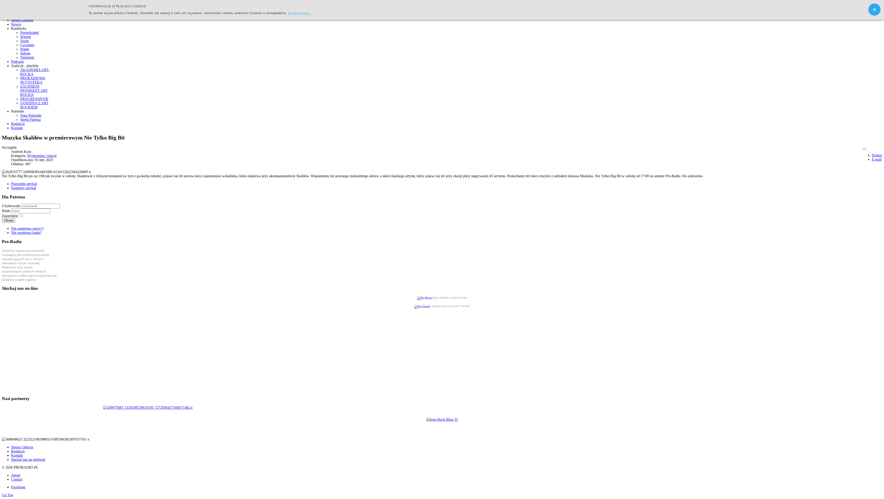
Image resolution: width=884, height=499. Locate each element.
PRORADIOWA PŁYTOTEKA (32, 80)
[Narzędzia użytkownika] (864, 148)
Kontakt (17, 455)
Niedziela (27, 57)
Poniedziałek (29, 33)
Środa (24, 41)
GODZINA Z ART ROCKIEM (34, 105)
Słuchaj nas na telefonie (28, 459)
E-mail (876, 159)
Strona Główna (22, 447)
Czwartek (27, 45)
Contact (16, 479)
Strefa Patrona (30, 120)
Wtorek (25, 37)
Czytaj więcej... (299, 12)
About (15, 475)
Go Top (7, 495)
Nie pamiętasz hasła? (26, 233)
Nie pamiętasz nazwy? (27, 228)
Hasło (6, 211)
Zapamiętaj (10, 216)
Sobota (25, 53)
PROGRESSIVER (34, 99)
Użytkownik (11, 206)
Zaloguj (8, 220)
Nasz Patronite (30, 115)
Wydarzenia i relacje (42, 156)
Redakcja (18, 451)
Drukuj (877, 155)
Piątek (24, 49)
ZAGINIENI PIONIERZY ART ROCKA (34, 90)
